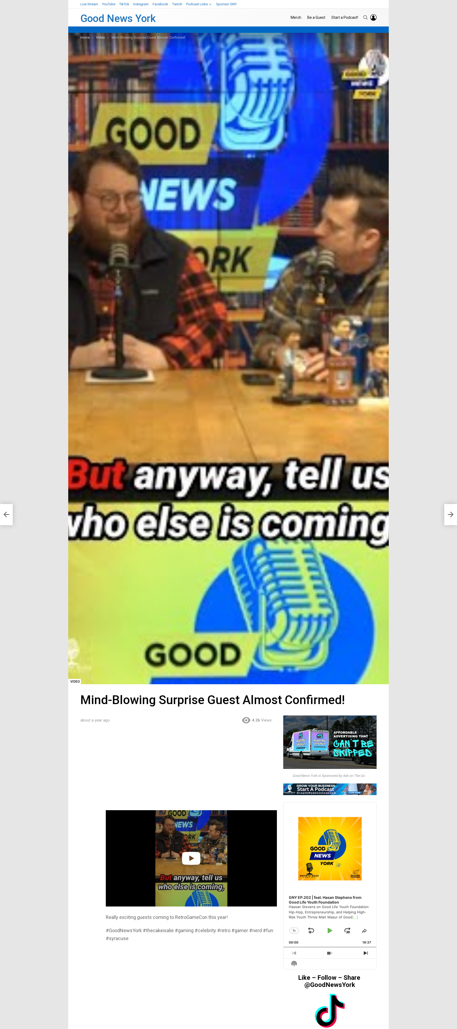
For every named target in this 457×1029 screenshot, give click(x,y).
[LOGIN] (373, 17)
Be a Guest (316, 17)
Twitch (177, 4)
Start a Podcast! (344, 17)
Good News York (118, 18)
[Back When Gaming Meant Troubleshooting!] (6, 514)
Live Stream (89, 4)
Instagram (141, 4)
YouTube (108, 4)
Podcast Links (197, 4)
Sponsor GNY (226, 4)
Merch (296, 17)
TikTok (124, 4)
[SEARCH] (365, 17)
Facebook (160, 4)
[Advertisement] (191, 771)
